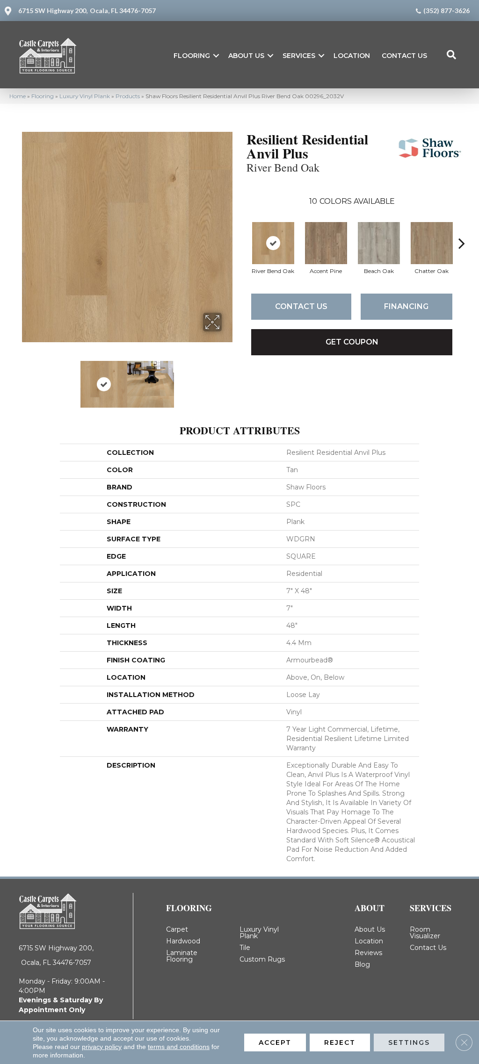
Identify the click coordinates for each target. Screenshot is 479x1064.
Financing (406, 306)
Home (17, 96)
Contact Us (404, 55)
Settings (409, 1042)
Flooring (192, 55)
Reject (340, 1042)
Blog (362, 964)
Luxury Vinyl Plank (84, 96)
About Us (246, 55)
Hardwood (183, 941)
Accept (275, 1042)
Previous (26, 379)
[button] (216, 55)
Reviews (368, 953)
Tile (245, 947)
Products (128, 96)
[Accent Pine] (326, 243)
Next (227, 379)
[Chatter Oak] (431, 243)
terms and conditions (179, 1046)
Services (299, 55)
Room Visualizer (425, 932)
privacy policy (102, 1046)
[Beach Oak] (379, 243)
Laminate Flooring (181, 956)
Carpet (177, 929)
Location (352, 55)
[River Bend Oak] (273, 243)
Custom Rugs (262, 959)
